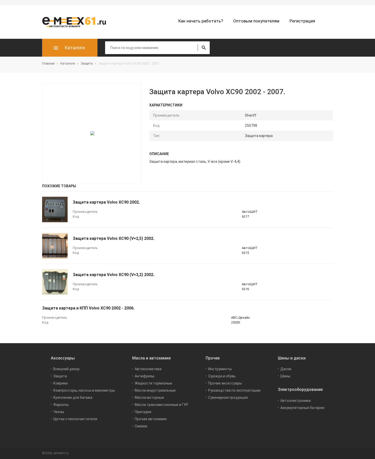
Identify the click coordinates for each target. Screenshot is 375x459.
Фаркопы (61, 405)
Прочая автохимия (151, 419)
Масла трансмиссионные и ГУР (161, 405)
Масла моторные (149, 397)
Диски (285, 369)
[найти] (204, 47)
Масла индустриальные (155, 390)
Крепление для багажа (72, 397)
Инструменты (220, 369)
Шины (285, 376)
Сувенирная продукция (228, 397)
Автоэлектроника (295, 401)
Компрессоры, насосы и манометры (84, 390)
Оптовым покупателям (256, 20)
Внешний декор (66, 369)
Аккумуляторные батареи (302, 408)
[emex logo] (76, 22)
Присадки (143, 412)
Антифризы (144, 376)
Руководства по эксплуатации (234, 390)
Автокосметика (148, 369)
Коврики (60, 383)
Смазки (141, 426)
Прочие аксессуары (225, 383)
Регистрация (302, 20)
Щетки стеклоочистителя (75, 419)
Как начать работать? (200, 20)
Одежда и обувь (222, 376)
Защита (60, 376)
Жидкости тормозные (153, 383)
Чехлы (58, 412)
